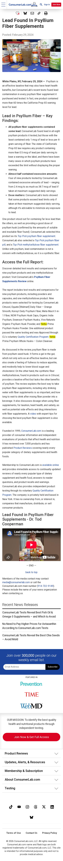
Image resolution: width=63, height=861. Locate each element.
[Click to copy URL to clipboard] (39, 13)
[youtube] (19, 806)
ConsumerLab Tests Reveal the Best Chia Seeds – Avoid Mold (31, 637)
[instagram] (27, 806)
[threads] (35, 806)
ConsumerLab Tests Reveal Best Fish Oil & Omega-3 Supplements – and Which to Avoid (29, 614)
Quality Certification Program (33, 336)
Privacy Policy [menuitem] (49, 833)
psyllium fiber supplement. (37, 236)
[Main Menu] (3, 4)
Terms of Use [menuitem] (13, 833)
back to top (31, 572)
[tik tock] (11, 806)
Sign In (47, 5)
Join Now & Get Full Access (31, 737)
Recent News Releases (20, 605)
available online (50, 465)
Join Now (56, 5)
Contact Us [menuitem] (31, 833)
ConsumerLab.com (31, 430)
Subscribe (52, 667)
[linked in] (52, 806)
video (33, 413)
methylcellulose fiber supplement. (36, 244)
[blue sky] (31, 817)
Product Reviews (22, 447)
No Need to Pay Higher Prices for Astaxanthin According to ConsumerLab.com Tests (29, 625)
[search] (41, 4)
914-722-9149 (45, 586)
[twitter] (44, 806)
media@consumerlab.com (16, 582)
